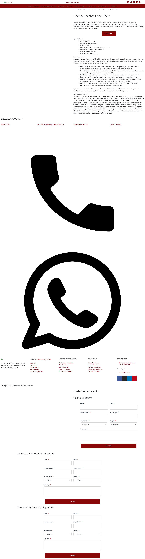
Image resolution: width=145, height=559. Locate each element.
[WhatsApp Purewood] (72, 301)
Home (75, 10)
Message (83, 429)
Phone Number (85, 412)
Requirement (84, 421)
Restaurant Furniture (84, 10)
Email (112, 403)
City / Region (114, 412)
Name (82, 403)
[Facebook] (128, 2)
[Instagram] (134, 2)
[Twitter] (131, 2)
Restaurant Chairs (97, 10)
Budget (113, 421)
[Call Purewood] (72, 190)
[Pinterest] (137, 2)
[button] (140, 2)
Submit (108, 446)
